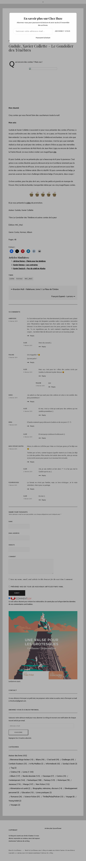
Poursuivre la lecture (43, 38)
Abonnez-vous (62, 31)
